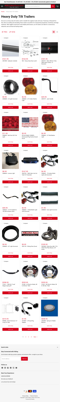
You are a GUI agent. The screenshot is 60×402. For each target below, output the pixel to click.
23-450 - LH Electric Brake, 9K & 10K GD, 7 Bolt (29, 285)
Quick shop (10, 67)
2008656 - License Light (8, 173)
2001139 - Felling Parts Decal (29, 246)
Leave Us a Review (5, 376)
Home (2, 11)
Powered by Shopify (30, 399)
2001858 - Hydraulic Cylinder (9, 61)
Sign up (24, 358)
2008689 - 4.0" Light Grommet (10, 246)
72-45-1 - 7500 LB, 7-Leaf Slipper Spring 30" (8, 285)
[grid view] (53, 32)
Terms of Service (34, 396)
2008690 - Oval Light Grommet (49, 210)
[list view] (57, 32)
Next (35, 337)
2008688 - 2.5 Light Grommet (9, 99)
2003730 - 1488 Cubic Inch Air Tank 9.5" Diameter (29, 174)
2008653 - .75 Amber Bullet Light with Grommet (48, 174)
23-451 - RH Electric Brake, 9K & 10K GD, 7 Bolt (49, 285)
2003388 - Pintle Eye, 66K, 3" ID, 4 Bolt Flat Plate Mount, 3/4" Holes (49, 248)
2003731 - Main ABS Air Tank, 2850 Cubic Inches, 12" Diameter (49, 62)
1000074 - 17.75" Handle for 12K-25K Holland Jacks (9, 210)
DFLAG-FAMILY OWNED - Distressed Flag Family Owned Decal (30, 137)
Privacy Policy (25, 396)
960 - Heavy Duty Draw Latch (29, 61)
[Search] (53, 6)
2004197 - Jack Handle (47, 99)
